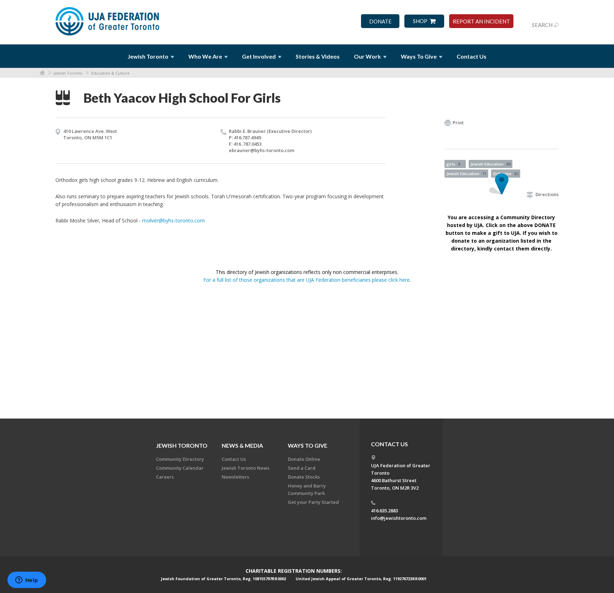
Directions (547, 194)
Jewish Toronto (68, 73)
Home (42, 73)
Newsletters (235, 477)
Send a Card (302, 468)
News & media (242, 445)
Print (458, 122)
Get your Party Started (313, 502)
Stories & (318, 56)
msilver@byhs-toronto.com (173, 220)
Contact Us (471, 56)
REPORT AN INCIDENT (481, 21)
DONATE (380, 21)
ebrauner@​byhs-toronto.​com (261, 150)
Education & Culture (110, 73)
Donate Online (304, 459)
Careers (165, 477)
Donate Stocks (304, 477)
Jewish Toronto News (245, 468)
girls (453, 164)
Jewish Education (490, 164)
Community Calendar (180, 468)
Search (542, 25)
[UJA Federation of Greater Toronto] (108, 19)
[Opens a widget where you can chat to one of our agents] (26, 580)
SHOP (420, 21)
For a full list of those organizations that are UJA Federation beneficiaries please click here (306, 279)
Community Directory (180, 459)
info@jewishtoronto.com (398, 518)
